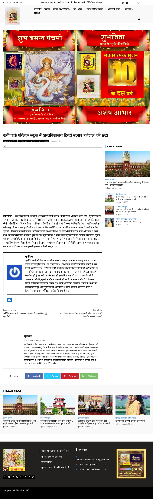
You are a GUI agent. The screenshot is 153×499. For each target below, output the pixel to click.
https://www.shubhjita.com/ (34, 340)
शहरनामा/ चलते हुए (10, 141)
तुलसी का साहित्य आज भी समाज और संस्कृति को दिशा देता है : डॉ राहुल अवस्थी (132, 210)
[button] (139, 19)
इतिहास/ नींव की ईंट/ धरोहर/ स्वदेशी (126, 219)
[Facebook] (119, 2)
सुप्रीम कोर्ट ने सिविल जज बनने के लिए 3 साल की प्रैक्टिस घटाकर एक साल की (132, 198)
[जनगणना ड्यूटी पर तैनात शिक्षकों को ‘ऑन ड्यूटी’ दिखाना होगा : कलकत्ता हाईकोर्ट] (127, 164)
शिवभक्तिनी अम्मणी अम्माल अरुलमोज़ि (128, 222)
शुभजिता (28, 335)
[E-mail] (9, 300)
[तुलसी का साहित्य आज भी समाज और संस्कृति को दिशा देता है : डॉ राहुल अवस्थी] (109, 210)
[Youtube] (127, 2)
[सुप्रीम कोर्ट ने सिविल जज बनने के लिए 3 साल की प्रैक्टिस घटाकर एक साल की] (109, 197)
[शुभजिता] (14, 349)
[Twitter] (123, 2)
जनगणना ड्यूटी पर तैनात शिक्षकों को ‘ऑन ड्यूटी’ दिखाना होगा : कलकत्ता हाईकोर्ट (19, 422)
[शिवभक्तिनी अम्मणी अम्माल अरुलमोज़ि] (109, 222)
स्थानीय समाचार (109, 179)
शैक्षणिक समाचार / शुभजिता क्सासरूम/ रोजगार (33, 141)
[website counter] (19, 478)
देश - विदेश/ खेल (121, 194)
